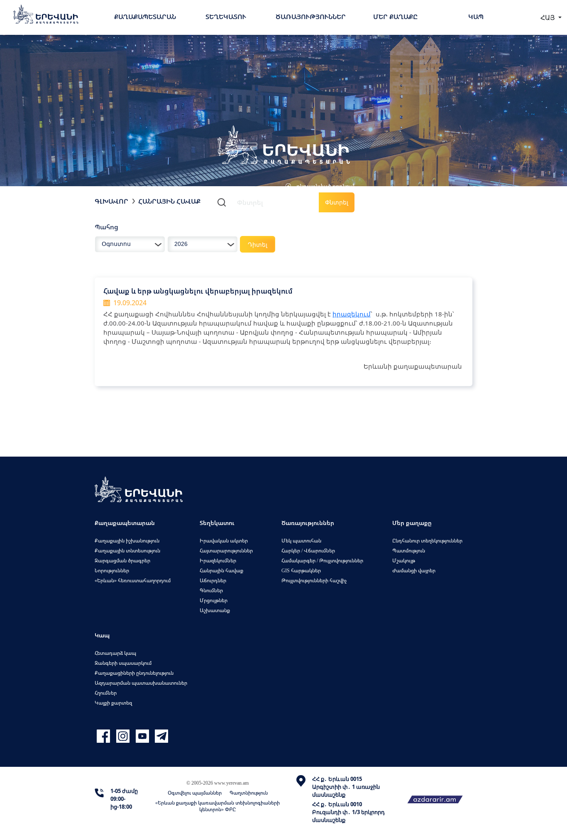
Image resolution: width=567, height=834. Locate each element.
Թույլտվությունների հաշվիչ (314, 580)
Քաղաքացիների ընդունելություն (134, 672)
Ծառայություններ (311, 16)
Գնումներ (211, 590)
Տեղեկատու (225, 16)
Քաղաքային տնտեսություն (127, 550)
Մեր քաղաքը (395, 16)
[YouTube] (143, 736)
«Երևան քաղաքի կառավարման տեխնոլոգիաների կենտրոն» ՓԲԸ (217, 806)
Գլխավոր (111, 201)
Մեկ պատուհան (301, 540)
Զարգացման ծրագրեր (122, 560)
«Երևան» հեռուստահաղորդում (133, 580)
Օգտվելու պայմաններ (195, 792)
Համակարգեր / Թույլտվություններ (322, 560)
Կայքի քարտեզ (113, 702)
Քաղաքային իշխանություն (127, 540)
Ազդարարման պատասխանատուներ (141, 682)
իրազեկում (351, 314)
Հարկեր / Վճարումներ (308, 550)
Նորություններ (112, 570)
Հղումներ (106, 692)
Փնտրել (336, 202)
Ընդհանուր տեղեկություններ (427, 540)
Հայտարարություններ (226, 550)
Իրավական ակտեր (224, 540)
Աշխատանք (215, 610)
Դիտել (257, 244)
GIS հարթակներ (301, 570)
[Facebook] (104, 736)
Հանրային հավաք (169, 201)
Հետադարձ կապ (115, 653)
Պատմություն (408, 550)
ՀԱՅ (548, 17)
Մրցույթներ (213, 600)
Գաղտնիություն (249, 792)
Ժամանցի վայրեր (413, 570)
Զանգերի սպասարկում (123, 662)
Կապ (476, 16)
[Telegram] (160, 736)
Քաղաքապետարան (145, 16)
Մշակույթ (403, 560)
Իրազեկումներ (218, 560)
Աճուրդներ (213, 580)
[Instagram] (124, 736)
